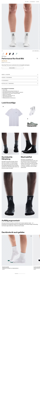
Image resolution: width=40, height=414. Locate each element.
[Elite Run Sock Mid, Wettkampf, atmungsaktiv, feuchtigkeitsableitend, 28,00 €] (17, 250)
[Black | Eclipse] (9, 53)
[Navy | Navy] (13, 53)
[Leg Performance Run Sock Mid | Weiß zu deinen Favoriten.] (37, 58)
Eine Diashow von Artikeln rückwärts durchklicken (12, 272)
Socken (37, 1)
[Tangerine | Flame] (6, 53)
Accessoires (32, 1)
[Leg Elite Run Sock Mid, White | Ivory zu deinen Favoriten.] (31, 236)
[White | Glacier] (3, 53)
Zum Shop (27, 1)
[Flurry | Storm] (16, 53)
